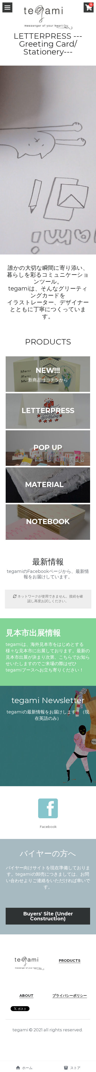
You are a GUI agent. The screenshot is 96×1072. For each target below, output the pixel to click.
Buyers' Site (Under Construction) (48, 916)
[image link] (48, 17)
